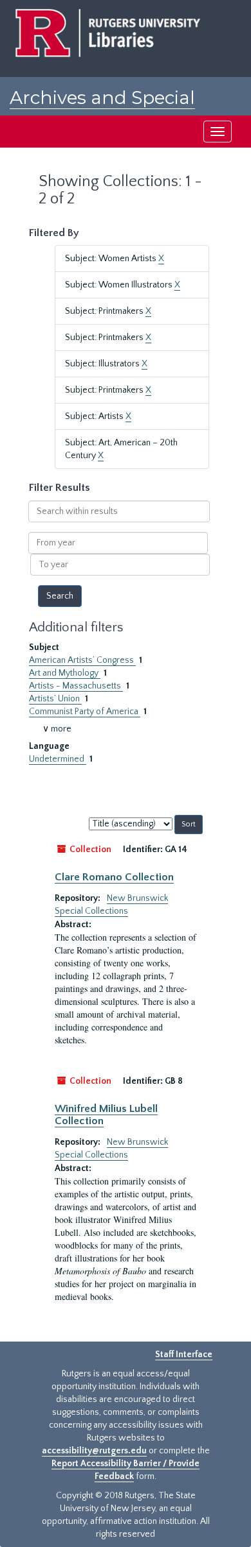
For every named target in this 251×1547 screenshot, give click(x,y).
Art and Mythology (64, 673)
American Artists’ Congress (82, 660)
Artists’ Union (55, 699)
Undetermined (57, 759)
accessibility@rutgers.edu (94, 1451)
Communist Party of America (84, 711)
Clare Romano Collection (114, 877)
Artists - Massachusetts (76, 686)
